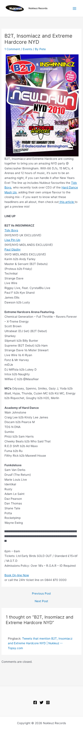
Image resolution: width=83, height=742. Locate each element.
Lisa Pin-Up (12, 240)
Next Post (41, 601)
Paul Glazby (12, 249)
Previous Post (41, 593)
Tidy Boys (11, 230)
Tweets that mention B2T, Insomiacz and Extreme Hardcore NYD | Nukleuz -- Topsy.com (40, 643)
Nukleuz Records (38, 8)
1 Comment (12, 49)
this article (67, 202)
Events (27, 49)
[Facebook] (35, 702)
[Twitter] (41, 702)
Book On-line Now (16, 575)
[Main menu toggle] (74, 8)
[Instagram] (48, 702)
